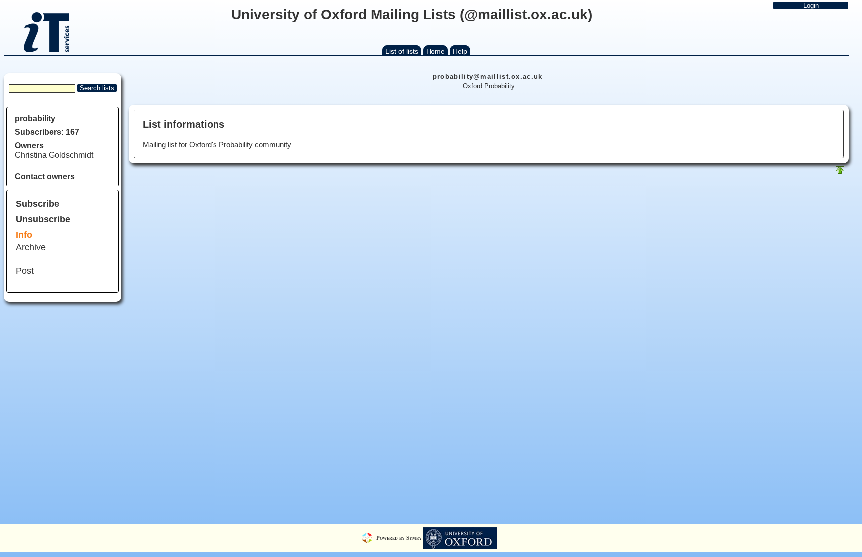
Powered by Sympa (399, 537)
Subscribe (37, 204)
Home (435, 51)
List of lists (401, 51)
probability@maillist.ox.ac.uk (488, 76)
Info (24, 235)
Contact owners (45, 176)
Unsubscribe (43, 219)
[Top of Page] (840, 172)
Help (460, 51)
